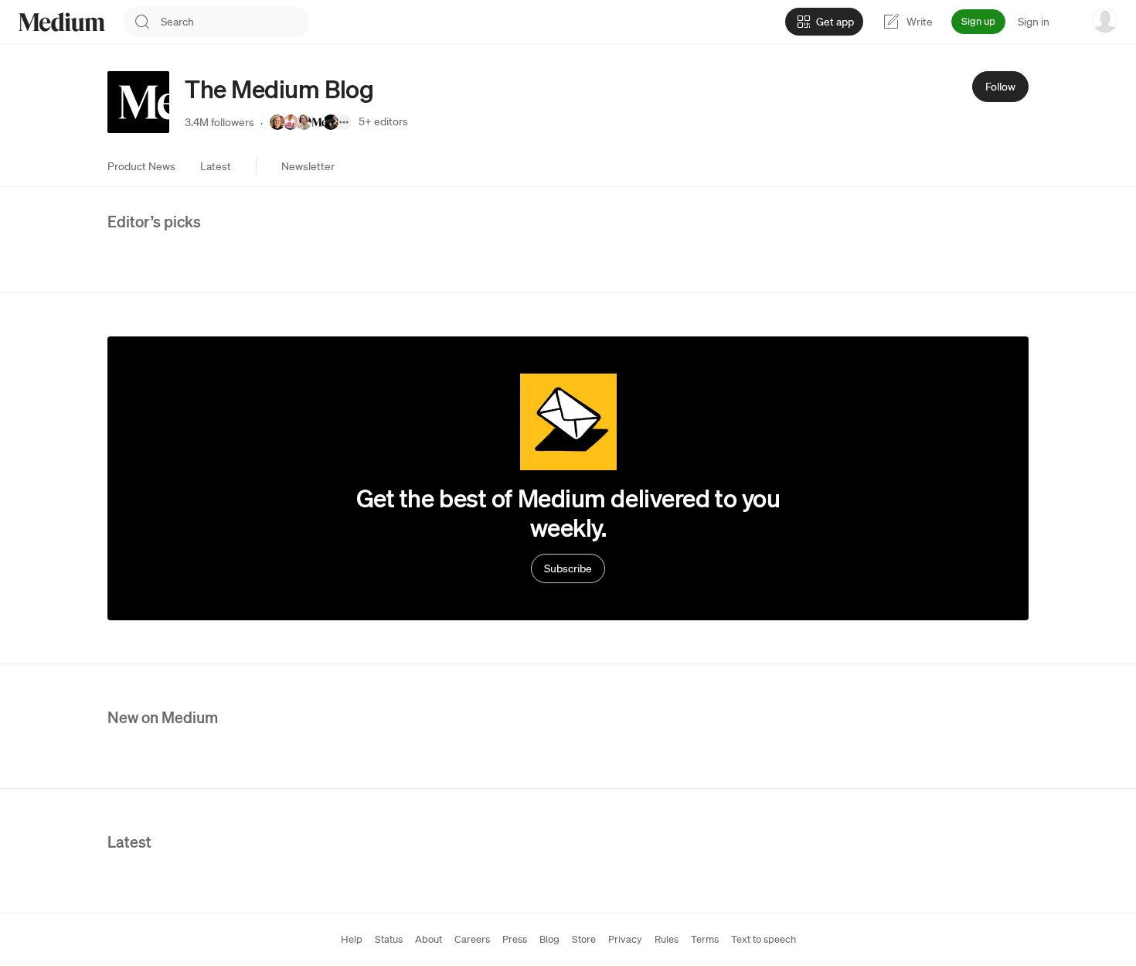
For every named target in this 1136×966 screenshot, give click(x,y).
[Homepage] (62, 22)
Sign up (978, 21)
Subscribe (568, 568)
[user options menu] (1105, 20)
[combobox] (235, 21)
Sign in (1033, 22)
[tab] (141, 166)
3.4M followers (219, 122)
